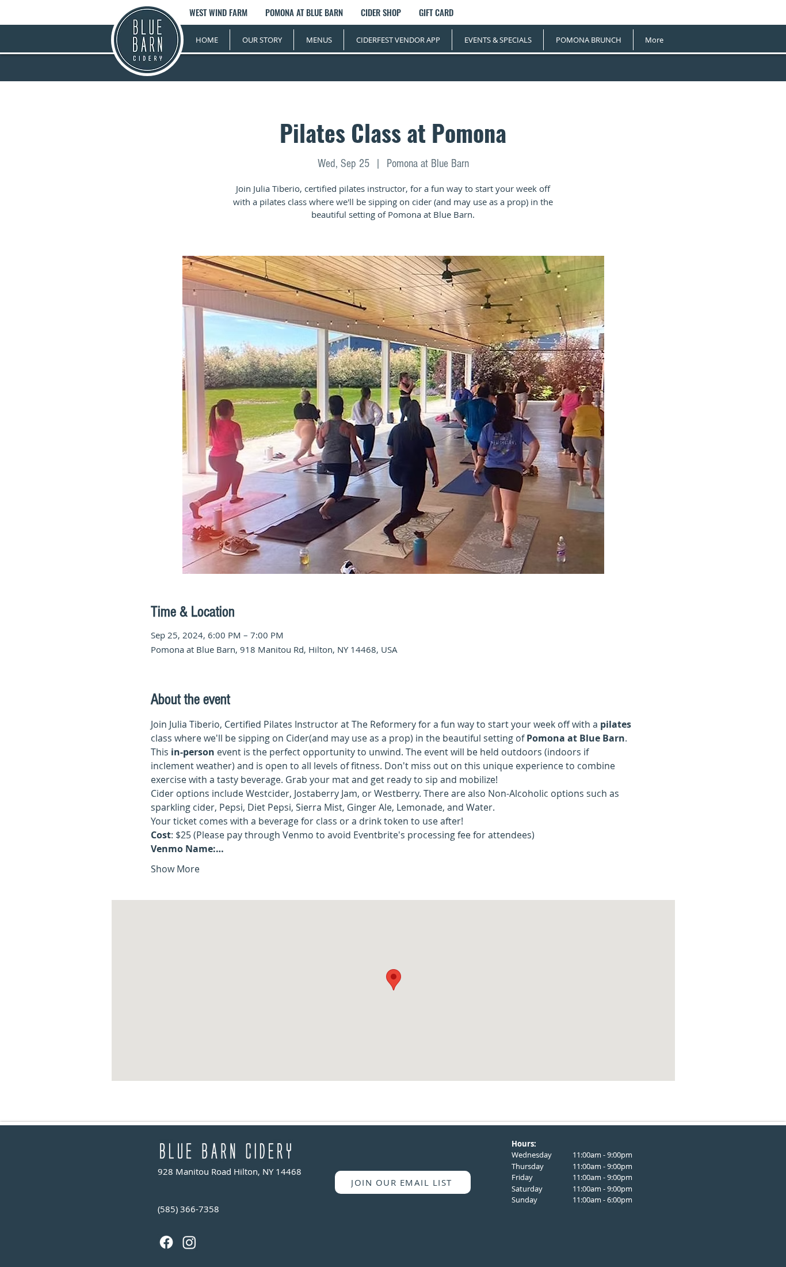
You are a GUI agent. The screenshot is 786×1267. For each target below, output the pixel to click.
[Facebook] (166, 1242)
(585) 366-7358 (188, 1209)
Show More (175, 869)
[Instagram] (189, 1242)
